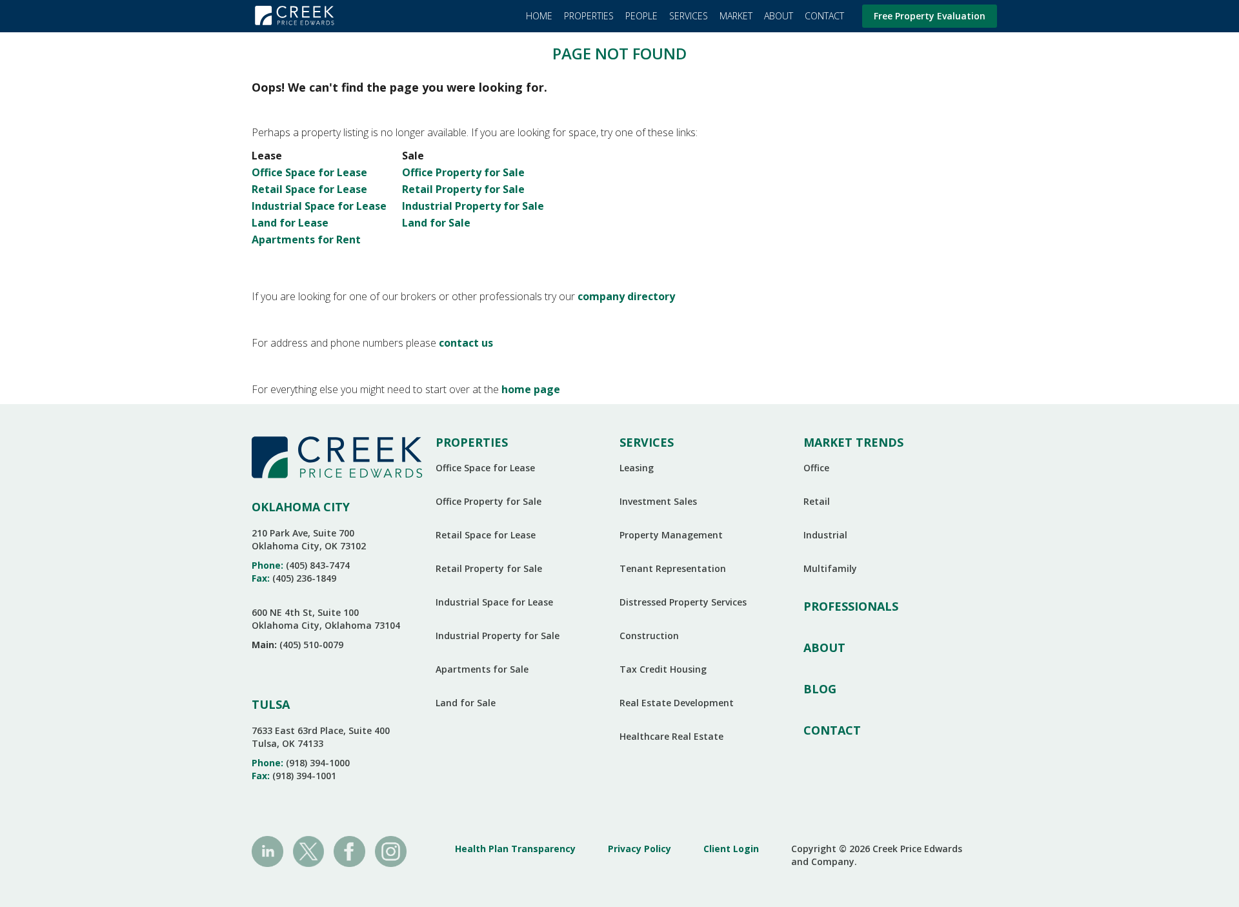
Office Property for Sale (463, 172)
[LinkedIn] (267, 850)
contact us (466, 343)
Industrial (825, 535)
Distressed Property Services (683, 602)
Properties (589, 16)
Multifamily (830, 568)
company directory (626, 296)
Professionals (850, 606)
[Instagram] (391, 850)
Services (688, 16)
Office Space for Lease (309, 172)
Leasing (637, 468)
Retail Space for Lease (309, 189)
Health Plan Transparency (515, 848)
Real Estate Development (677, 703)
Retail (816, 501)
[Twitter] (309, 850)
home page (530, 389)
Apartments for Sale (482, 669)
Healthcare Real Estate (671, 736)
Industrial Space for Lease (319, 206)
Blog (819, 689)
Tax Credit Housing (663, 669)
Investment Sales (658, 501)
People (641, 16)
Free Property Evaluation (929, 16)
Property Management (671, 535)
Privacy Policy (639, 848)
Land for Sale (436, 223)
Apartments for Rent (306, 239)
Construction (649, 635)
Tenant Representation (673, 568)
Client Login (731, 848)
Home (539, 16)
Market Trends (853, 442)
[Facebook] (349, 850)
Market (736, 16)
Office (816, 468)
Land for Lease (290, 223)
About (778, 16)
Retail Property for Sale (463, 189)
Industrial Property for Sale (473, 206)
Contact (824, 16)
